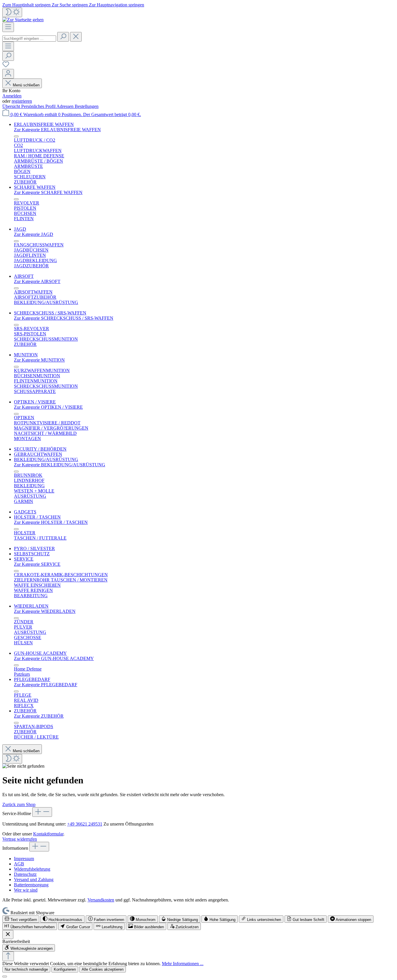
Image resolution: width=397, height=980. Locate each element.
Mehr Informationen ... (182, 963)
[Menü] (8, 27)
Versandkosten (100, 899)
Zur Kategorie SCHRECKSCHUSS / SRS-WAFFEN (63, 318)
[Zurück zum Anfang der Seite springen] (8, 956)
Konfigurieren (65, 969)
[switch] (20, 919)
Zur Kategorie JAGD (33, 234)
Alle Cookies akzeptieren (103, 969)
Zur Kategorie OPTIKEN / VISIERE (48, 407)
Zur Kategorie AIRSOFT (37, 281)
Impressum (24, 858)
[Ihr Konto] (8, 74)
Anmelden (12, 95)
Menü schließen (26, 85)
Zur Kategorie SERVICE (37, 564)
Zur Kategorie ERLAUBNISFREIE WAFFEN (57, 129)
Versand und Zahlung (33, 879)
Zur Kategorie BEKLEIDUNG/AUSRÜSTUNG (59, 464)
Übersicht (11, 106)
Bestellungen (87, 106)
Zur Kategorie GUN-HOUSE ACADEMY (54, 658)
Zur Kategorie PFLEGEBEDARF (45, 684)
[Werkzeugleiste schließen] (7, 934)
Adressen (65, 106)
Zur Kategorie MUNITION (39, 360)
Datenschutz (25, 874)
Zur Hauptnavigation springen (116, 4)
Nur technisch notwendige (26, 969)
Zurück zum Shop (18, 804)
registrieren (22, 101)
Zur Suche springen (70, 4)
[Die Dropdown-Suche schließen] (76, 37)
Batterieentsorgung (31, 884)
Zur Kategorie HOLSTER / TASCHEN (51, 522)
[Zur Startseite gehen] (23, 19)
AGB (19, 863)
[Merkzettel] (5, 66)
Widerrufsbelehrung (32, 869)
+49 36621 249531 (84, 823)
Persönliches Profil (38, 106)
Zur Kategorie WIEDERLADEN (45, 611)
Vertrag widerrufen (19, 839)
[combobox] (29, 38)
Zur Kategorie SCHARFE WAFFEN (48, 192)
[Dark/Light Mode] (12, 12)
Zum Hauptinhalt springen (27, 4)
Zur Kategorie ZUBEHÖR (39, 716)
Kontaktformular (48, 833)
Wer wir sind (25, 889)
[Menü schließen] (16, 136)
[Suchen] (63, 37)
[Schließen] (4, 976)
